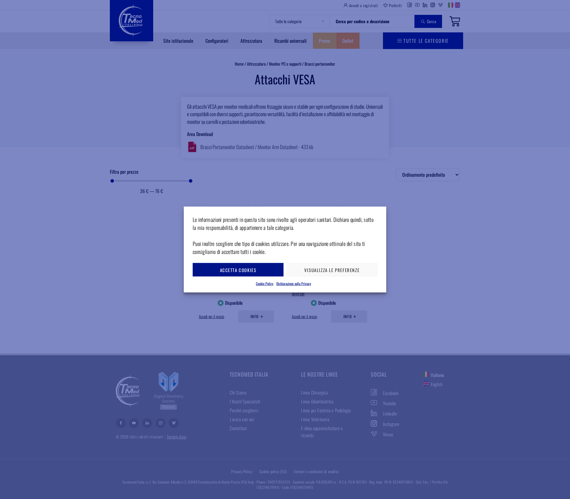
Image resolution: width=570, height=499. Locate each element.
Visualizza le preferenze (332, 269)
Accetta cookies (238, 269)
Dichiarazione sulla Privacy (293, 283)
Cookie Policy (264, 283)
